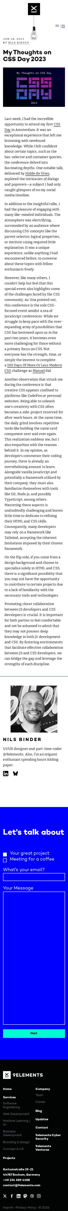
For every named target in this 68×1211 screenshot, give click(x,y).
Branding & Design (16, 1142)
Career (41, 1102)
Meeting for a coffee (32, 859)
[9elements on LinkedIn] (18, 1196)
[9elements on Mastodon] (25, 1196)
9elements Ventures (43, 1148)
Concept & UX (13, 1149)
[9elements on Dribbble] (32, 1196)
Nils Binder (18, 43)
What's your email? (24, 870)
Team (39, 1095)
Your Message (18, 888)
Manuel (39, 371)
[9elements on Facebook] (12, 1196)
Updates (42, 1119)
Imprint (8, 1207)
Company (43, 1089)
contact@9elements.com (21, 1185)
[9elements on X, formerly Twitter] (5, 1196)
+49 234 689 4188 (16, 1180)
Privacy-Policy (26, 1207)
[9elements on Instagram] (39, 1196)
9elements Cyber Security (48, 1137)
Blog (39, 1111)
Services (9, 1097)
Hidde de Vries (37, 173)
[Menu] (34, 9)
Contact (42, 1127)
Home (7, 1089)
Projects (9, 1158)
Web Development (16, 1114)
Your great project (29, 853)
